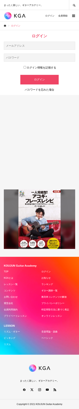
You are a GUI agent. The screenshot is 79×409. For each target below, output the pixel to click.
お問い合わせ (11, 297)
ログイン (49, 15)
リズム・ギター (12, 331)
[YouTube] (47, 390)
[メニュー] (73, 15)
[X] (32, 390)
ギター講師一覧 (49, 290)
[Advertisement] (39, 142)
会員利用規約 (11, 309)
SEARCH (74, 5)
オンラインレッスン (51, 316)
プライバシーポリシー (52, 303)
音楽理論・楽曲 (49, 331)
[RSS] (55, 390)
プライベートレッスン (15, 316)
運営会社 (8, 303)
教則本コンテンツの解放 (54, 297)
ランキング (47, 284)
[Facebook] (24, 390)
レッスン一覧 (11, 284)
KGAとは (8, 278)
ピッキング (9, 338)
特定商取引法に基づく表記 (55, 309)
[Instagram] (39, 390)
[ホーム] (5, 25)
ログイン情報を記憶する (41, 67)
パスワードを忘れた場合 (39, 89)
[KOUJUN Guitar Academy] (17, 15)
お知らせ (46, 278)
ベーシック (47, 338)
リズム (7, 344)
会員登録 (62, 15)
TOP (6, 271)
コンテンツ (9, 290)
